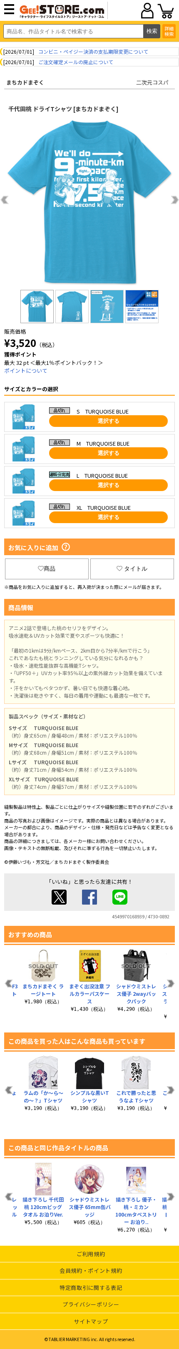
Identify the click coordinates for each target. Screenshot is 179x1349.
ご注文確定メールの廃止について (75, 61)
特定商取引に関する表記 (91, 1288)
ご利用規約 (91, 1254)
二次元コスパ (152, 82)
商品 (49, 568)
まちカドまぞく (25, 82)
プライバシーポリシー (90, 1304)
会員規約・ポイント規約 (91, 1270)
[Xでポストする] (59, 902)
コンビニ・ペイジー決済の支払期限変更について (93, 51)
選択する (108, 421)
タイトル (135, 568)
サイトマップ (91, 1321)
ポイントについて (25, 370)
